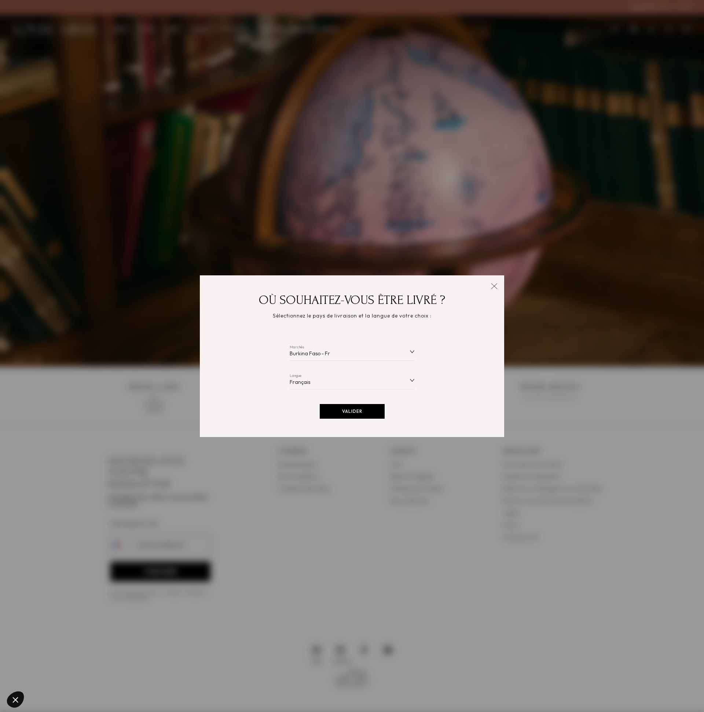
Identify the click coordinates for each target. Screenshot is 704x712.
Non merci (33, 675)
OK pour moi (135, 675)
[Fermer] (494, 285)
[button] (15, 699)
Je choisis (84, 675)
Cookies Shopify (37, 645)
